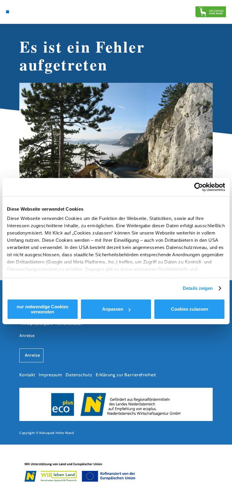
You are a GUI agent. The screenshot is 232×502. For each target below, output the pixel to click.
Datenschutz (79, 374)
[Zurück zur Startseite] (210, 11)
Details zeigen (198, 288)
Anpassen (112, 309)
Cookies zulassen (189, 309)
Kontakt (27, 374)
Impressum (50, 374)
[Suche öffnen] (18, 11)
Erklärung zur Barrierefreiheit (126, 374)
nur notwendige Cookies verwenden (42, 309)
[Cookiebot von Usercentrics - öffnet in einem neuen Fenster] (198, 187)
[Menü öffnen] (7, 11)
